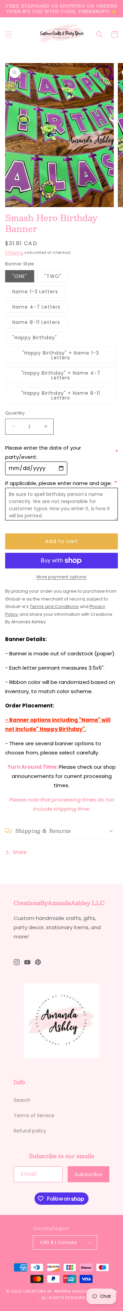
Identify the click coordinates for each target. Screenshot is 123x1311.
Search (22, 1100)
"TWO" (53, 276)
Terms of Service (34, 1115)
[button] (8, 34)
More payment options (62, 577)
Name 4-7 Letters (36, 306)
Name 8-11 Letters (36, 322)
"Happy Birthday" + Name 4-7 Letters (60, 375)
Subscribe (88, 1174)
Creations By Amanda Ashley (55, 1291)
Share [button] (20, 852)
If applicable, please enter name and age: (61, 483)
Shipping (14, 252)
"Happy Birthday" (34, 337)
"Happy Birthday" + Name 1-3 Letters (60, 355)
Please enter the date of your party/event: (61, 452)
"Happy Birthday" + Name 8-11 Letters (60, 395)
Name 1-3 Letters (35, 291)
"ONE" (19, 276)
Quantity (15, 413)
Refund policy (30, 1130)
